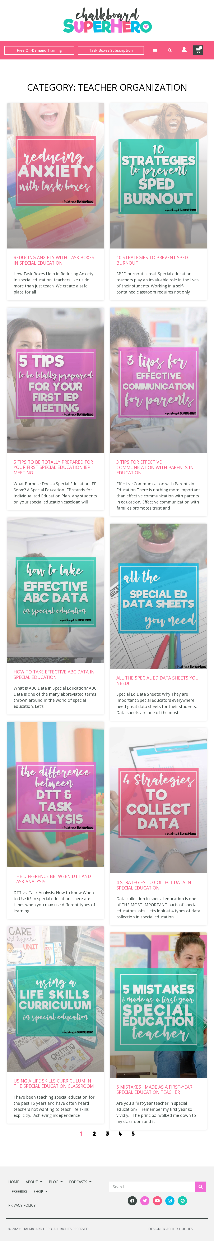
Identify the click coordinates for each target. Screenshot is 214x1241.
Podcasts (78, 1181)
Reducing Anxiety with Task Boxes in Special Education (54, 260)
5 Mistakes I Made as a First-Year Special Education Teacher (154, 1089)
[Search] (200, 1187)
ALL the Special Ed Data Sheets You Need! (157, 680)
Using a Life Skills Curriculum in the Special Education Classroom (54, 1083)
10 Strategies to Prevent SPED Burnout (152, 260)
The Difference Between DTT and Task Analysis (52, 879)
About (32, 1181)
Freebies (19, 1191)
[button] (155, 50)
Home (13, 1181)
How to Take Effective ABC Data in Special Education (54, 674)
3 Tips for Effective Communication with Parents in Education (155, 467)
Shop (38, 1191)
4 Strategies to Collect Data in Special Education (153, 885)
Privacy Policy (22, 1205)
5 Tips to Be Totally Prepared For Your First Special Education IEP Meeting (53, 467)
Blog (53, 1181)
